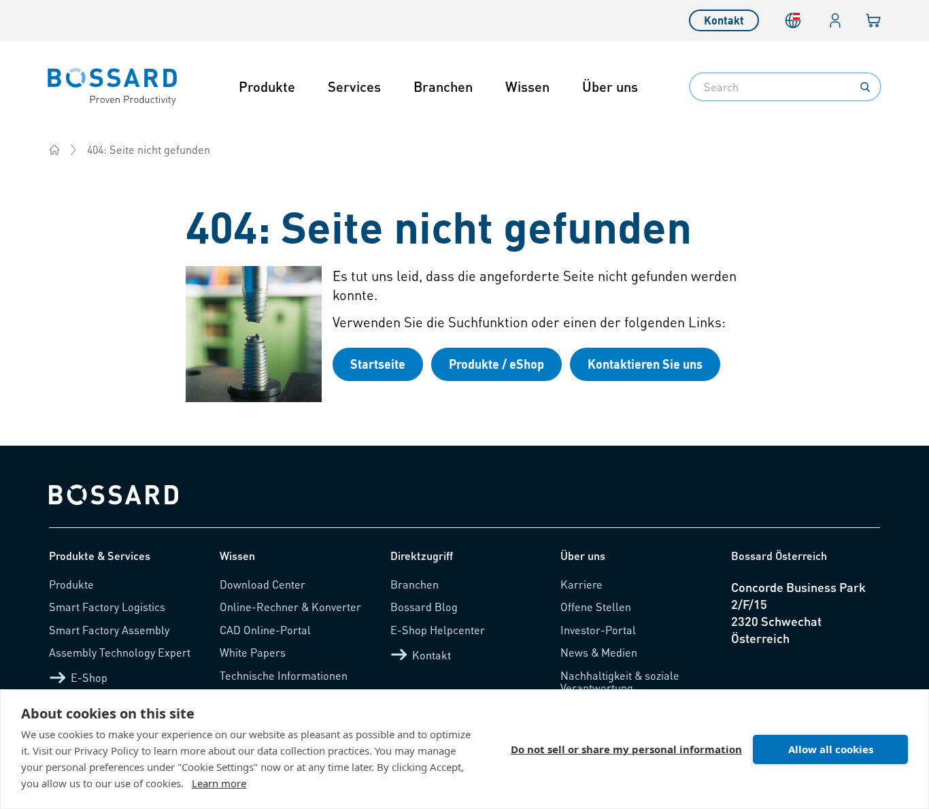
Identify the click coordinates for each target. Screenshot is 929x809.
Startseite (377, 364)
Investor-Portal (598, 630)
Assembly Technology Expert (119, 652)
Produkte (267, 86)
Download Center (262, 584)
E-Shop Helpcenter (437, 630)
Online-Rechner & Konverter (290, 606)
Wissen (527, 86)
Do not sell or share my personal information (626, 749)
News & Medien (598, 652)
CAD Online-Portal (265, 630)
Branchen (443, 86)
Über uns (610, 86)
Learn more (219, 783)
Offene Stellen (595, 606)
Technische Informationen (284, 675)
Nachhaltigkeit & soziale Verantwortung (619, 681)
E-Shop (89, 677)
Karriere (581, 584)
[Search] (865, 87)
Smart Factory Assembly (109, 630)
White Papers (253, 652)
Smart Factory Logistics (107, 606)
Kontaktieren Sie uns (645, 364)
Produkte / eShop (496, 364)
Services (354, 86)
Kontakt (724, 20)
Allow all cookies (830, 749)
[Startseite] (54, 149)
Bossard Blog (424, 606)
